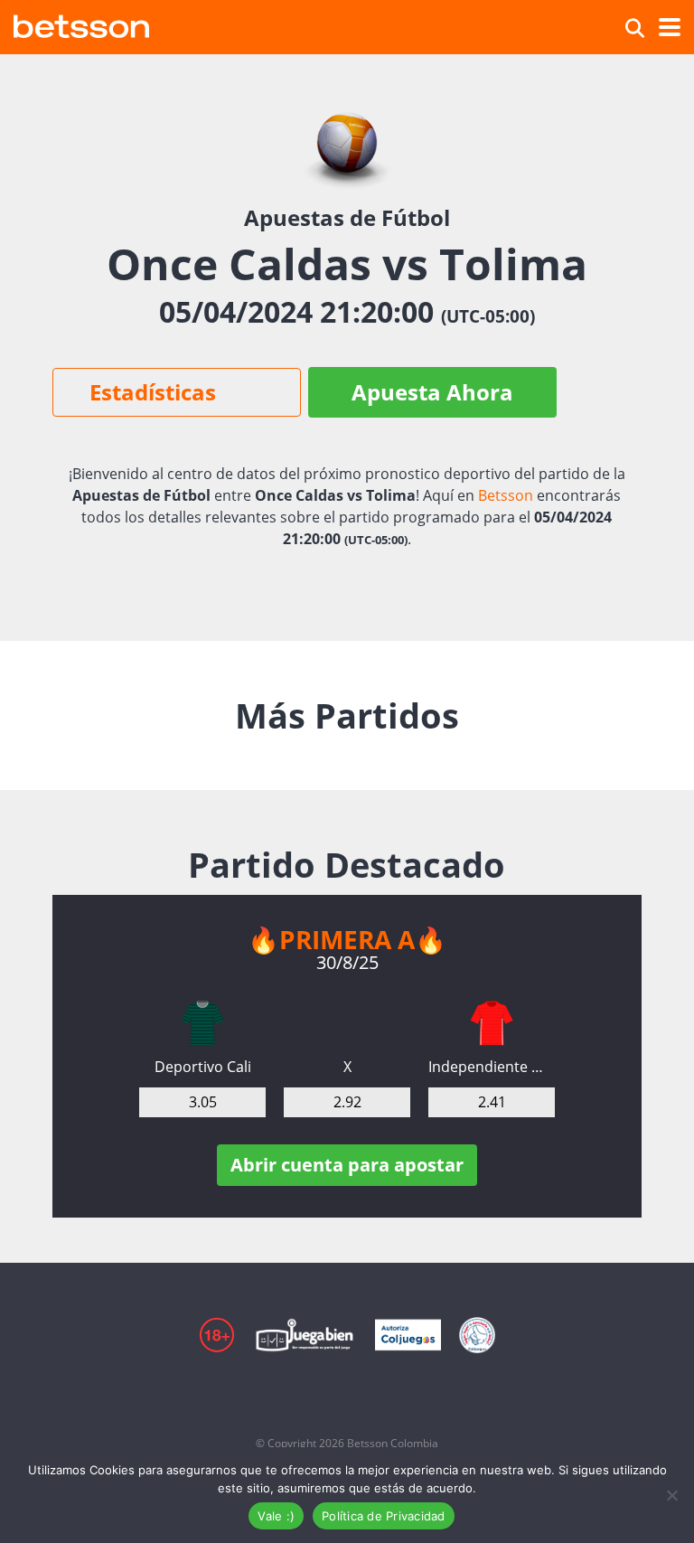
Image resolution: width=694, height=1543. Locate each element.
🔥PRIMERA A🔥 (347, 939)
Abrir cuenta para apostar (347, 1165)
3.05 (203, 1102)
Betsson (505, 495)
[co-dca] (202, 1023)
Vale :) (276, 1516)
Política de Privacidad (383, 1516)
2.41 (492, 1102)
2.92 (347, 1102)
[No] (671, 1495)
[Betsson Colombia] (81, 24)
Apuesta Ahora (432, 392)
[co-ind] (491, 1023)
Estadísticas (152, 392)
